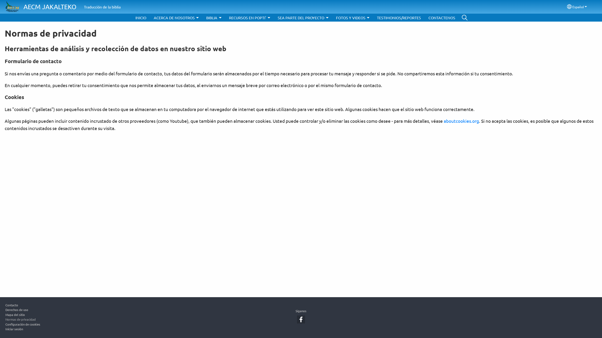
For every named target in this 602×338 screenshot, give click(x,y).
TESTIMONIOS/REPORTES (399, 17)
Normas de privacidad (20, 319)
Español (578, 7)
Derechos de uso (16, 310)
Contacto (11, 305)
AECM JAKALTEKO (50, 7)
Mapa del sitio (15, 315)
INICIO (140, 17)
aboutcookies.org (461, 121)
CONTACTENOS (441, 17)
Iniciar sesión (14, 329)
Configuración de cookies (22, 324)
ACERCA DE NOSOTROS (174, 17)
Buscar (464, 18)
